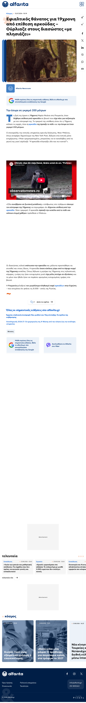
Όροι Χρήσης (7, 683)
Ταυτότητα (24, 686)
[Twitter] (82, 40)
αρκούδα (33, 124)
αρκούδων (59, 285)
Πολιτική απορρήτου (28, 683)
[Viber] (82, 54)
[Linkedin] (82, 47)
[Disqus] (43, 387)
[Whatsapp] (82, 61)
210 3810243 (74, 686)
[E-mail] (82, 68)
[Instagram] (74, 673)
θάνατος (11, 331)
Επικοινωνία (7, 686)
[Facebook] (82, 33)
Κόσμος (9, 13)
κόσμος (10, 616)
